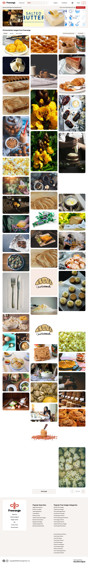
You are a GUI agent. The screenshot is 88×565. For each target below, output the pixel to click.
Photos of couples (37, 509)
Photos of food (36, 515)
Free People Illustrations (60, 526)
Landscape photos (37, 511)
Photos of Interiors (58, 548)
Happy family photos (37, 507)
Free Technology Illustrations (61, 517)
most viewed (19, 33)
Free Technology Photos (60, 550)
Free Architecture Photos (60, 534)
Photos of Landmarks (59, 544)
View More (74, 18)
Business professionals (38, 526)
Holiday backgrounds (38, 524)
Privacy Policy (14, 527)
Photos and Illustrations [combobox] (68, 33)
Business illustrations (38, 519)
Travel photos (36, 513)
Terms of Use (14, 525)
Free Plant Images (58, 542)
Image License (14, 519)
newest (11, 33)
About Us (14, 514)
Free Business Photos (59, 515)
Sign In (78, 3)
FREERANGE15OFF (81, 7)
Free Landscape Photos (59, 511)
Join (84, 3)
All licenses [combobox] (80, 33)
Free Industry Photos (59, 552)
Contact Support (14, 517)
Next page (44, 491)
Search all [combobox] (21, 3)
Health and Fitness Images (60, 524)
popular (5, 33)
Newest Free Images (59, 507)
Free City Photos (58, 538)
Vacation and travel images (39, 517)
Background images (37, 521)
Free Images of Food (59, 519)
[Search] (46, 2)
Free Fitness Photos (59, 540)
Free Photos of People (59, 513)
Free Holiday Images (59, 546)
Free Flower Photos (58, 536)
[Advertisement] (72, 183)
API (14, 522)
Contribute (64, 3)
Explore (55, 3)
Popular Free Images (59, 509)
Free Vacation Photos (59, 521)
